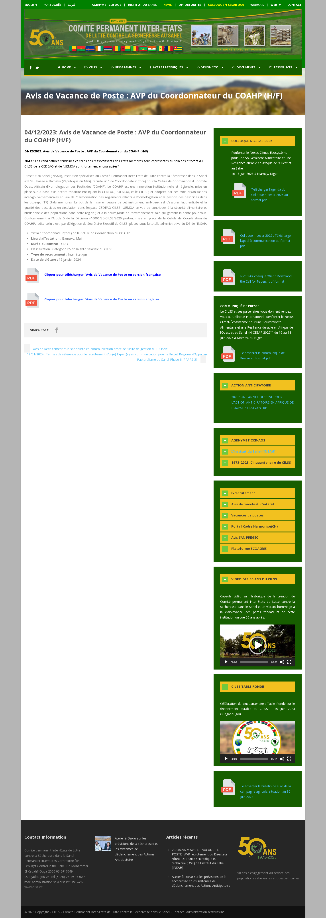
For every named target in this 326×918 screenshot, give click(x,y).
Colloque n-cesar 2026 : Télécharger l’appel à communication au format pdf (266, 240)
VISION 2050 (209, 67)
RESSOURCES (283, 67)
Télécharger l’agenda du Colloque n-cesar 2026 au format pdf (269, 194)
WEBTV (276, 5)
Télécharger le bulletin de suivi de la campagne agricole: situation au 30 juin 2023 (265, 791)
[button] (258, 645)
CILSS (93, 67)
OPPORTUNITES (190, 5)
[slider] (254, 662)
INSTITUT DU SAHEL (142, 5)
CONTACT (294, 5)
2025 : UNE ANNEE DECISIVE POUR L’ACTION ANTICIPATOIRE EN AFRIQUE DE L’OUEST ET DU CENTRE (262, 402)
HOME (66, 67)
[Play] (226, 662)
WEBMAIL (257, 5)
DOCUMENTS (246, 67)
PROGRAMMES (125, 67)
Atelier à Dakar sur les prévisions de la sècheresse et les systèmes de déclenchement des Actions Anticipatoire (136, 848)
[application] (257, 645)
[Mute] (282, 662)
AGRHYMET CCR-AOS (107, 5)
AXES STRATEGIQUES (168, 67)
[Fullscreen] (289, 662)
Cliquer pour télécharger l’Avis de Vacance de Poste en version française (102, 274)
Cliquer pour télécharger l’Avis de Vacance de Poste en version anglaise (101, 299)
